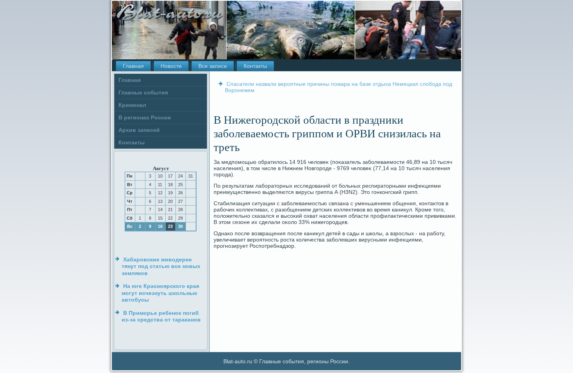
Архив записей (139, 130)
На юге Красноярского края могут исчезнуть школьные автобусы (160, 293)
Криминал (132, 105)
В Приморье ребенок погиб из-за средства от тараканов (161, 316)
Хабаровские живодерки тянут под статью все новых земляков (161, 266)
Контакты (255, 66)
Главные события (143, 92)
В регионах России (144, 117)
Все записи (212, 66)
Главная (133, 66)
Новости (171, 66)
